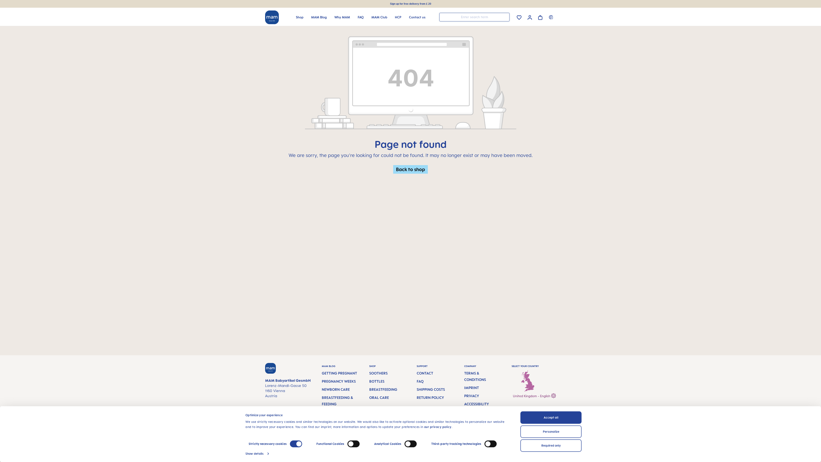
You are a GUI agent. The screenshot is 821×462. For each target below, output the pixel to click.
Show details (254, 453)
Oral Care (379, 397)
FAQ (420, 381)
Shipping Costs (431, 389)
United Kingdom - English (532, 396)
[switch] (353, 443)
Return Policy (430, 397)
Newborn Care (336, 389)
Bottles (376, 381)
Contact (425, 373)
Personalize (551, 431)
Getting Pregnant (339, 373)
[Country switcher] (551, 17)
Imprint (471, 388)
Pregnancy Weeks (339, 381)
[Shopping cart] (540, 17)
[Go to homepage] (272, 17)
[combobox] (474, 17)
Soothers (378, 373)
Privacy (471, 396)
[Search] (505, 17)
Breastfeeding (383, 389)
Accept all (551, 417)
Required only (551, 445)
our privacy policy (438, 427)
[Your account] (529, 17)
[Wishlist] (519, 17)
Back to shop (410, 169)
